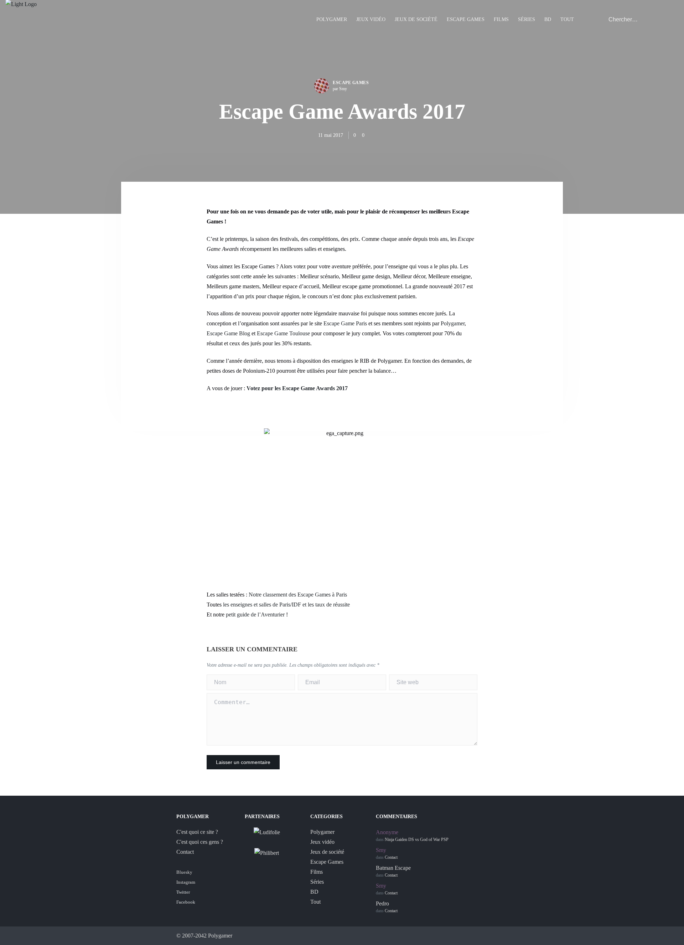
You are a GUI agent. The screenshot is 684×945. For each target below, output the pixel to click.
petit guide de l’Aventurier (255, 614)
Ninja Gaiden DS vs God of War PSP (417, 839)
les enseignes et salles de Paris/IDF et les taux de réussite (286, 604)
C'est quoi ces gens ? (199, 842)
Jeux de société (416, 19)
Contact (185, 852)
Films (501, 19)
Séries (526, 19)
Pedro (382, 903)
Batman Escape (393, 868)
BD (547, 19)
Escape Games (465, 19)
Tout (567, 19)
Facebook (185, 902)
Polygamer (331, 19)
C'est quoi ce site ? (197, 832)
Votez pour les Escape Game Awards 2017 (297, 388)
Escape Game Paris (345, 323)
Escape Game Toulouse (283, 333)
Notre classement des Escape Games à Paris (298, 595)
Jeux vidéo (370, 19)
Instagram (185, 882)
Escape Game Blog (228, 333)
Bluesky (184, 872)
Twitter (183, 892)
